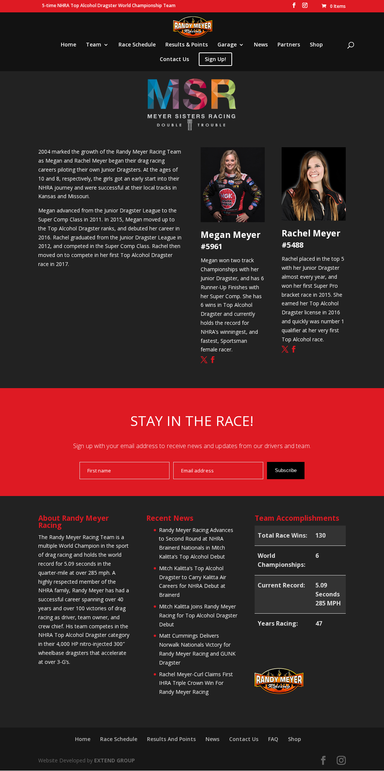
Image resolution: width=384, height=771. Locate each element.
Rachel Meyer (311, 233)
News (261, 45)
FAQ (273, 739)
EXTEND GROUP (114, 760)
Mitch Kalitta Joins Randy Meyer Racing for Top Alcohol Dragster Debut (198, 615)
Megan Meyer (231, 235)
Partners (289, 45)
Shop (316, 45)
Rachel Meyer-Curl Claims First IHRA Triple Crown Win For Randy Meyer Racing (196, 683)
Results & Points (186, 45)
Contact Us (174, 60)
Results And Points (171, 739)
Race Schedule (137, 45)
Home (68, 45)
